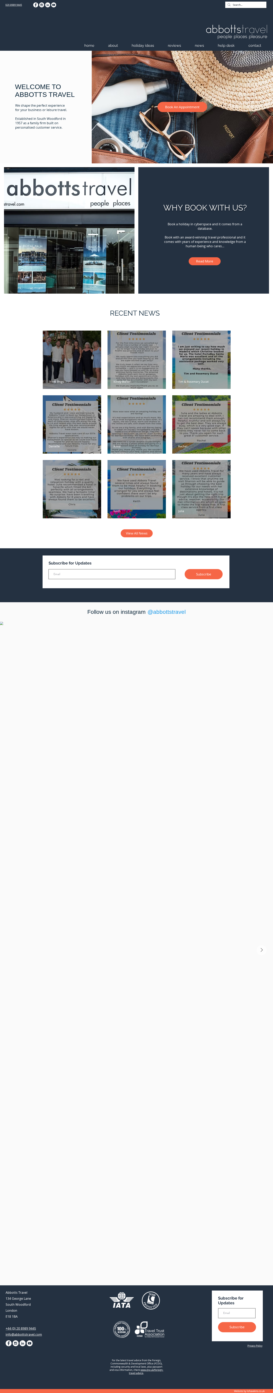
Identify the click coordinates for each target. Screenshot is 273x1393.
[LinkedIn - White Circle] (47, 4)
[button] (118, 45)
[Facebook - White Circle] (35, 4)
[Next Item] (262, 950)
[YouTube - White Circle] (53, 4)
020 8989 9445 (13, 4)
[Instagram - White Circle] (41, 4)
